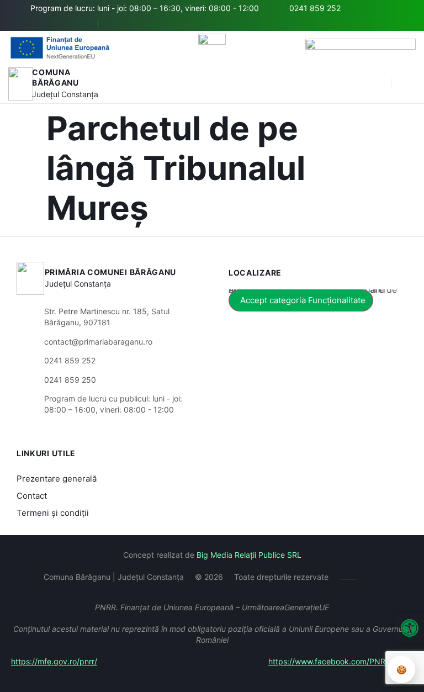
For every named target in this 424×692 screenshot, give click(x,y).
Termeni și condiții (53, 513)
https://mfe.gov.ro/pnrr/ (54, 661)
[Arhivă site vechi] (119, 23)
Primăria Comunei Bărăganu (111, 272)
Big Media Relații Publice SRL (249, 554)
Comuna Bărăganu (55, 77)
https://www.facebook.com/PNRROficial (340, 661)
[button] (409, 628)
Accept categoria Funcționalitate (302, 300)
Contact (32, 495)
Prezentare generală (57, 478)
